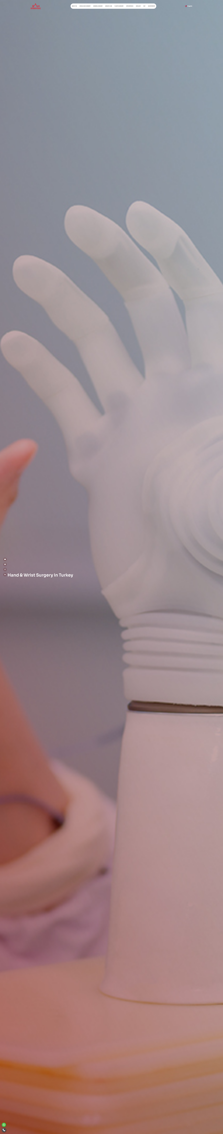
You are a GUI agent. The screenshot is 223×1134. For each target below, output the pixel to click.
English (189, 6)
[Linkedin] (5, 574)
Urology (138, 6)
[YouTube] (5, 559)
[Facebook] (5, 564)
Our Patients (151, 6)
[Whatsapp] (4, 1125)
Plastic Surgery (119, 6)
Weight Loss (108, 6)
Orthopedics (129, 6)
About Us (74, 6)
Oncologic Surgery (85, 6)
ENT (144, 6)
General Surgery (98, 6)
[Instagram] (5, 569)
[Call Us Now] (4, 1130)
